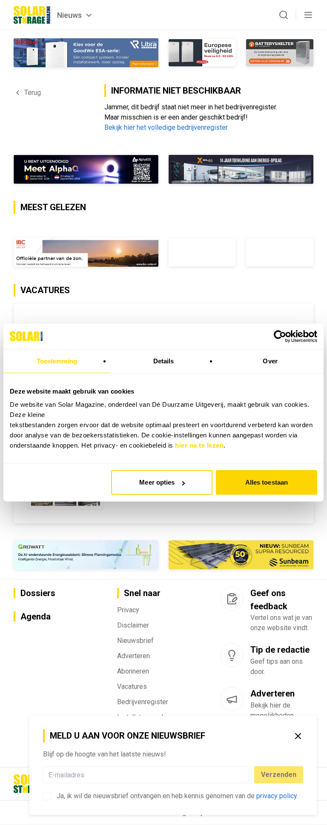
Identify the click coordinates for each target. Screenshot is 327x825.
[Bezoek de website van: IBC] (86, 252)
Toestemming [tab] (57, 360)
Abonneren (133, 671)
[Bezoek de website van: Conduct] (202, 52)
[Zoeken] (283, 15)
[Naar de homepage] (32, 15)
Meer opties (157, 482)
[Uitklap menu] (308, 15)
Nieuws (69, 15)
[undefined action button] (246, 774)
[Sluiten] (298, 736)
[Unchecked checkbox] (47, 796)
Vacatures (132, 686)
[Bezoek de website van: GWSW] (202, 252)
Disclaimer (133, 625)
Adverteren (133, 656)
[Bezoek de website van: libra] (86, 52)
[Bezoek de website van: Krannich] (241, 169)
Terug (32, 92)
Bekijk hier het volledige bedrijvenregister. (166, 127)
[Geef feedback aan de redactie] (232, 599)
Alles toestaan (266, 482)
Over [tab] (270, 360)
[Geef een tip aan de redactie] (232, 655)
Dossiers (37, 593)
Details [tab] (163, 360)
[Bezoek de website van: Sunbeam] (241, 554)
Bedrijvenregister (142, 702)
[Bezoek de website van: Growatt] (86, 554)
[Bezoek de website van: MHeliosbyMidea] (86, 169)
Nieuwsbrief (135, 641)
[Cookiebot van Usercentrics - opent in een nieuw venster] (280, 336)
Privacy (128, 610)
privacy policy (276, 796)
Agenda (35, 616)
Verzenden (278, 775)
